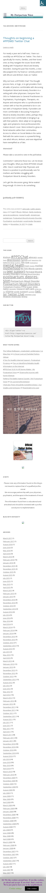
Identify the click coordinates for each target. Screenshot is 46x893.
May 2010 (6, 765)
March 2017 (7, 538)
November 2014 (9, 603)
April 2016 (6, 554)
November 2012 (9, 673)
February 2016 (8, 560)
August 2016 (7, 544)
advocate (26, 209)
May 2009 (6, 799)
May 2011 (6, 728)
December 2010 (9, 744)
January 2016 (8, 563)
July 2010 (6, 759)
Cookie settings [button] (15, 888)
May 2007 (6, 873)
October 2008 (8, 821)
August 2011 (7, 719)
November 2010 (9, 747)
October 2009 (8, 784)
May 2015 (6, 584)
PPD (23, 286)
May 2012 (6, 692)
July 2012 (6, 686)
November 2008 (9, 818)
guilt (29, 260)
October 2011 (8, 713)
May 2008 (6, 836)
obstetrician (35, 215)
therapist (37, 221)
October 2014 (8, 606)
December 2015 (9, 566)
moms (32, 266)
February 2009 (8, 808)
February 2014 (8, 630)
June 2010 (6, 762)
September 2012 (9, 679)
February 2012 (8, 701)
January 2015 (8, 597)
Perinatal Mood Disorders (30, 274)
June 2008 (6, 833)
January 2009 (8, 811)
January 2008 (8, 848)
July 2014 (6, 615)
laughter (18, 263)
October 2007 (8, 857)
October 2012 (8, 676)
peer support (16, 271)
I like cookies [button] (32, 888)
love (27, 262)
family (24, 259)
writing (24, 296)
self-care (29, 288)
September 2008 (9, 824)
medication (34, 263)
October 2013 (8, 643)
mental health (24, 215)
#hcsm (19, 212)
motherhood (11, 268)
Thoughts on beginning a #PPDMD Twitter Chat (18, 39)
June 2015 (6, 581)
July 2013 (6, 652)
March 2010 (7, 771)
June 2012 (6, 689)
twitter (5, 224)
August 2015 (7, 575)
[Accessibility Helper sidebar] (43, 3)
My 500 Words (28, 268)
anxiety (40, 257)
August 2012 (7, 682)
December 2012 (9, 670)
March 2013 (7, 661)
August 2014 (7, 612)
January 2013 (8, 667)
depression (13, 260)
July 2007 (6, 867)
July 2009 (6, 793)
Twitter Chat (15, 294)
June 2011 (6, 725)
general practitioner (10, 215)
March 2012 (7, 698)
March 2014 (7, 627)
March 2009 (7, 805)
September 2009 (9, 787)
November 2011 (9, 710)
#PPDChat (19, 256)
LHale (30, 224)
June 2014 (6, 618)
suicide (16, 291)
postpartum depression (20, 278)
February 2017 (8, 541)
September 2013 (9, 646)
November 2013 (9, 639)
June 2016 (6, 547)
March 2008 (7, 842)
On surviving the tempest (20, 382)
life (23, 262)
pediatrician (7, 218)
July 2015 (6, 578)
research (21, 289)
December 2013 (9, 636)
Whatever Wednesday (12, 296)
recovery (12, 289)
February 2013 (8, 664)
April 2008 (6, 839)
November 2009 (9, 781)
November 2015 (9, 569)
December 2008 (9, 814)
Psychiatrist (7, 221)
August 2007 (7, 864)
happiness (35, 260)
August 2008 (7, 827)
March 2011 (7, 735)
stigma (9, 291)
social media (28, 221)
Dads (4, 260)
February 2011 (8, 738)
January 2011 (8, 741)
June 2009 (6, 796)
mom (27, 265)
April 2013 (6, 658)
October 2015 (8, 572)
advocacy (33, 257)
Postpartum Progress (12, 287)
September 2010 (9, 753)
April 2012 (6, 695)
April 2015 (6, 587)
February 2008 (8, 845)
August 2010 (7, 756)
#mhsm (25, 212)
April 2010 (6, 768)
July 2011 (6, 722)
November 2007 (9, 854)
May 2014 (6, 621)
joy (40, 260)
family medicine (35, 212)
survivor (31, 292)
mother (39, 265)
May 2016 (6, 550)
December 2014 (9, 600)
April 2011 (6, 732)
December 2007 (9, 851)
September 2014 (9, 609)
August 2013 (7, 649)
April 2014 (6, 624)
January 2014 (8, 633)
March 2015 (7, 590)
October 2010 (8, 750)
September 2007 (9, 860)
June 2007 (6, 870)
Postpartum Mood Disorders (21, 284)
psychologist (17, 221)
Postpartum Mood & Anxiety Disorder (27, 218)
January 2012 (8, 704)
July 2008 (6, 830)
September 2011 (9, 716)
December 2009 (9, 778)
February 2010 (8, 775)
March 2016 (7, 557)
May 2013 (6, 655)
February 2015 (8, 593)
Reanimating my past (31, 388)
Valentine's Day (30, 295)
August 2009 (7, 790)
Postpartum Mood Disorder (25, 281)
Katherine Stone (8, 263)
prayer (29, 287)
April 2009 (6, 802)
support (24, 291)
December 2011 (9, 707)
